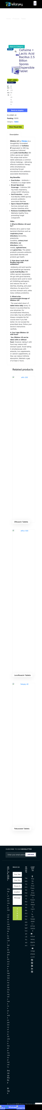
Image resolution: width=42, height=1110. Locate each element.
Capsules (26, 885)
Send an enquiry (17, 108)
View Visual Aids (15, 125)
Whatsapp (12, 1107)
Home (8, 17)
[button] (15, 49)
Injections (26, 894)
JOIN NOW (30, 852)
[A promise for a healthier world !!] (14, 4)
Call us (2, 1108)
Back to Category (16, 45)
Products (16, 17)
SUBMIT (17, 911)
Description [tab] (14, 133)
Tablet (23, 17)
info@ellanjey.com (32, 952)
